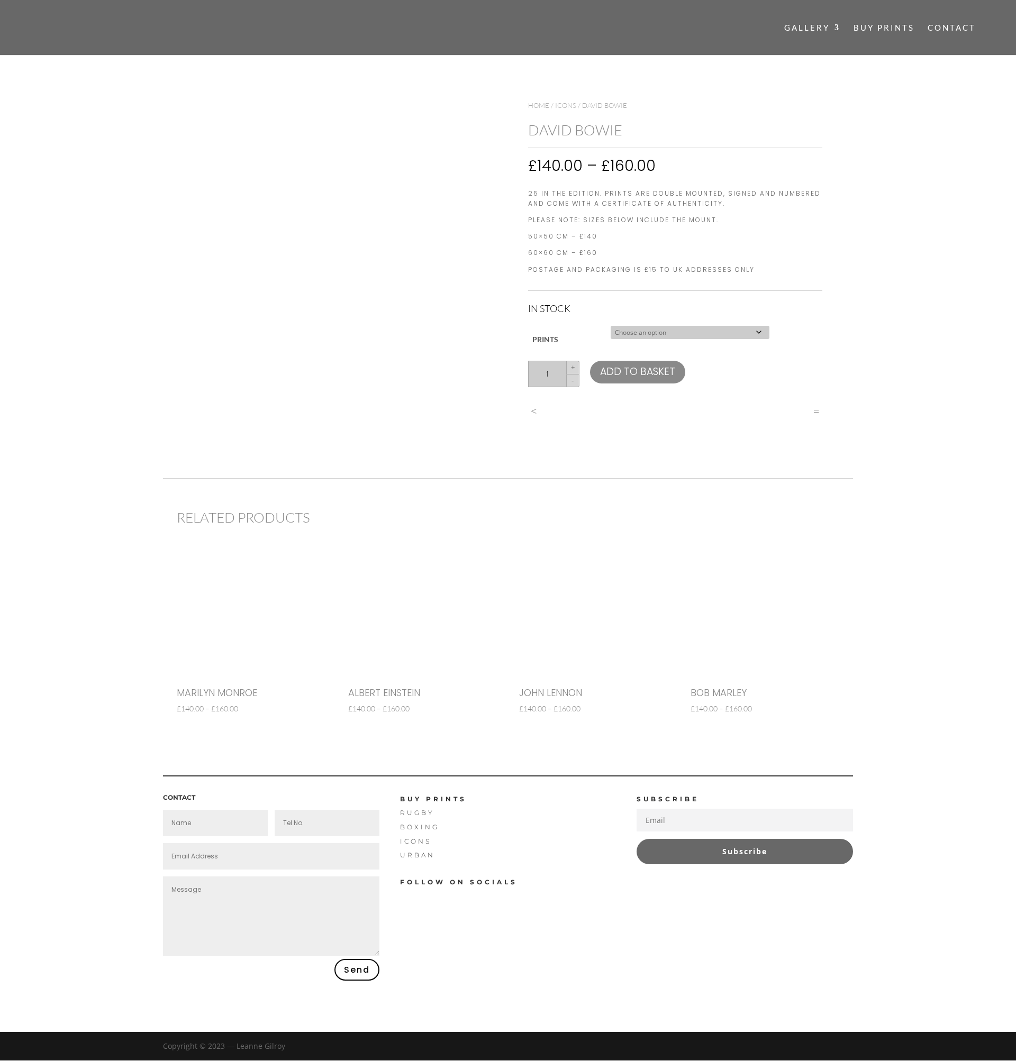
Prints (545, 339)
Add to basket (637, 371)
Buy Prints (884, 28)
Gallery (807, 28)
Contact (952, 28)
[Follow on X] (452, 900)
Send (357, 970)
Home (538, 105)
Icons (565, 105)
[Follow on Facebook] (414, 900)
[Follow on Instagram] (490, 900)
